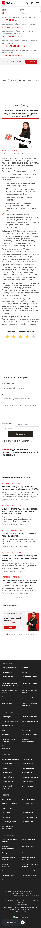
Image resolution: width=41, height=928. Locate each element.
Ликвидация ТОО (28, 768)
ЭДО (23, 808)
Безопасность (7, 703)
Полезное (13, 80)
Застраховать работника (10, 759)
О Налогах (22, 80)
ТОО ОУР (5, 768)
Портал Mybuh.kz (7, 717)
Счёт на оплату (7, 697)
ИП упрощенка (27, 759)
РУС (24, 106)
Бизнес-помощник (28, 839)
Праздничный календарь (7, 787)
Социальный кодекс (29, 875)
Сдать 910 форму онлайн (30, 721)
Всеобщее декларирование (28, 740)
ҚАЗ (16, 106)
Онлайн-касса (7, 880)
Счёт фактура (26, 730)
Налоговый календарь (29, 735)
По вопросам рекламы (10, 668)
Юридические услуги (29, 846)
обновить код (8, 428)
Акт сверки (5, 735)
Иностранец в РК (8, 726)
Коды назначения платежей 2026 (8, 827)
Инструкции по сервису (30, 683)
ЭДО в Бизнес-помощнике (7, 747)
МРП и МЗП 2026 (27, 786)
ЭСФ (3, 730)
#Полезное (6, 150)
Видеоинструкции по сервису (9, 691)
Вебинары (25, 668)
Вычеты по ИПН (7, 808)
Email (4, 394)
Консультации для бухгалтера (28, 859)
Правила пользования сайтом (29, 678)
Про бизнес (6, 813)
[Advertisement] (20, 91)
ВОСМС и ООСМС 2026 (9, 804)
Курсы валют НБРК (28, 799)
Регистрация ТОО (8, 763)
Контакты (25, 672)
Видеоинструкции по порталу (29, 691)
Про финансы (6, 817)
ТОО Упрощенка (27, 763)
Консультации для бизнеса (8, 859)
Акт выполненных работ (10, 721)
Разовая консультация (30, 777)
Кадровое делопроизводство (8, 865)
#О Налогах (16, 150)
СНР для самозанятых (29, 817)
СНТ (23, 726)
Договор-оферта (7, 677)
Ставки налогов (7, 781)
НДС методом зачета (9, 822)
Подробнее (31, 61)
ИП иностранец (27, 772)
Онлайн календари (8, 871)
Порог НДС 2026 (27, 804)
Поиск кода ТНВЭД (28, 871)
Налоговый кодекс (8, 875)
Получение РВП (27, 822)
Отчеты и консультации (30, 717)
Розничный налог (8, 777)
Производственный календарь (9, 740)
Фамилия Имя (8, 383)
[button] (19, 597)
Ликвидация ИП (7, 772)
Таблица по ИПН (27, 781)
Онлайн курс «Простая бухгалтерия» (29, 705)
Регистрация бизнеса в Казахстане (30, 865)
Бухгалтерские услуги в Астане (30, 698)
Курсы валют (6, 799)
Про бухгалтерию (28, 813)
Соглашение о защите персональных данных (10, 685)
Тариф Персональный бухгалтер (9, 841)
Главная (4, 80)
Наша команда (7, 672)
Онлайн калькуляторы (30, 853)
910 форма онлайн (8, 853)
